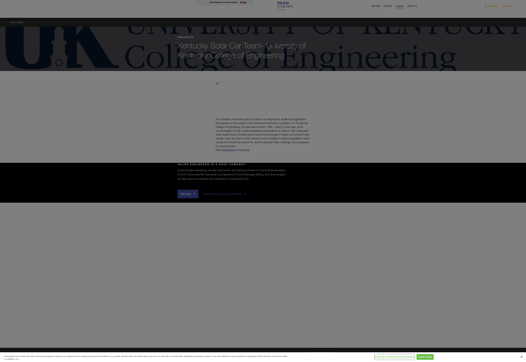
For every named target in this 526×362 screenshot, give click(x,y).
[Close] (522, 357)
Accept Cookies (425, 357)
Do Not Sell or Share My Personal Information (394, 357)
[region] (263, 357)
